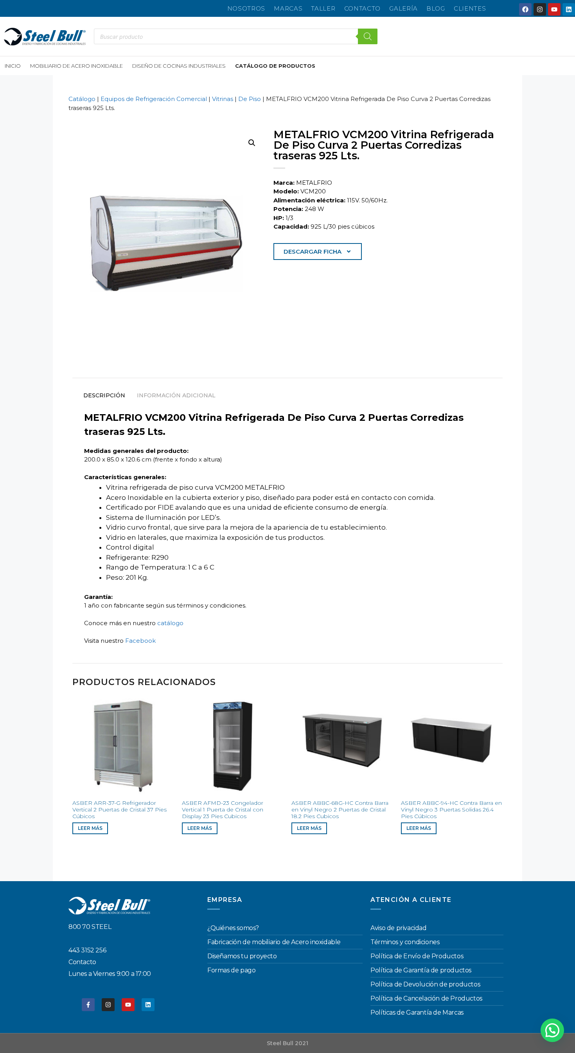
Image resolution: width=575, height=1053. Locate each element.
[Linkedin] (568, 9)
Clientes (470, 8)
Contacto (362, 8)
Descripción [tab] (104, 395)
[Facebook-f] (88, 1004)
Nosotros (246, 8)
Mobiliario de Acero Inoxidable (76, 66)
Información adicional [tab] (176, 395)
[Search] (367, 36)
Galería (403, 8)
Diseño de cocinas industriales (179, 66)
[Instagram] (540, 9)
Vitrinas (222, 99)
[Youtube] (554, 9)
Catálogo (81, 99)
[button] (252, 143)
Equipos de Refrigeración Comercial (154, 99)
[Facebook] (525, 9)
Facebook (140, 640)
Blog (435, 8)
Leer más (90, 828)
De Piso (249, 99)
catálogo (170, 623)
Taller (323, 8)
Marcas (288, 8)
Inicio (13, 66)
